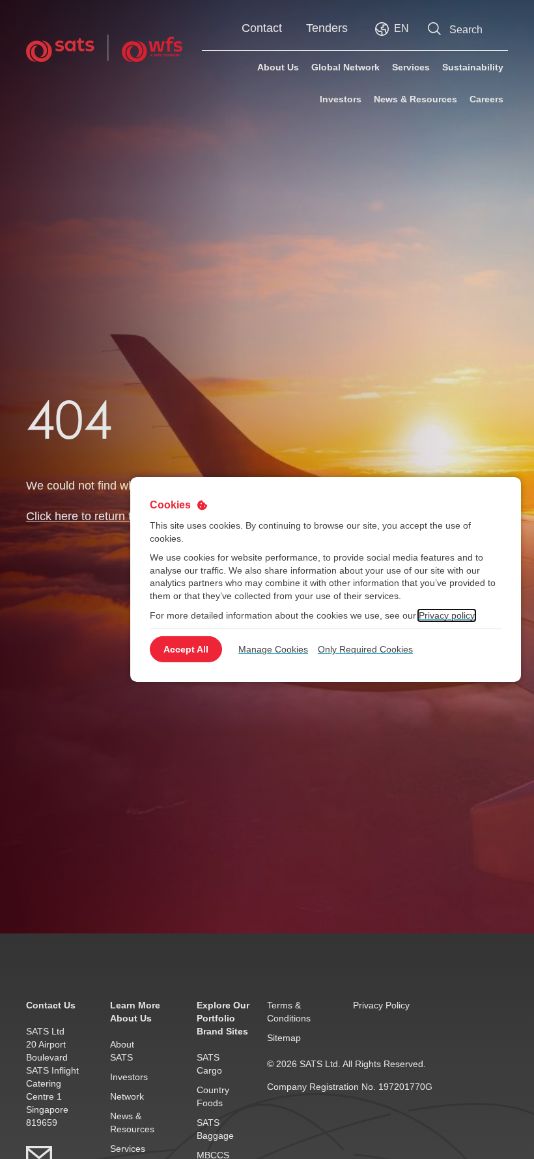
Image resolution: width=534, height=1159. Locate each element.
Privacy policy (447, 614)
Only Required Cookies (365, 649)
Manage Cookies (273, 649)
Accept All (185, 649)
